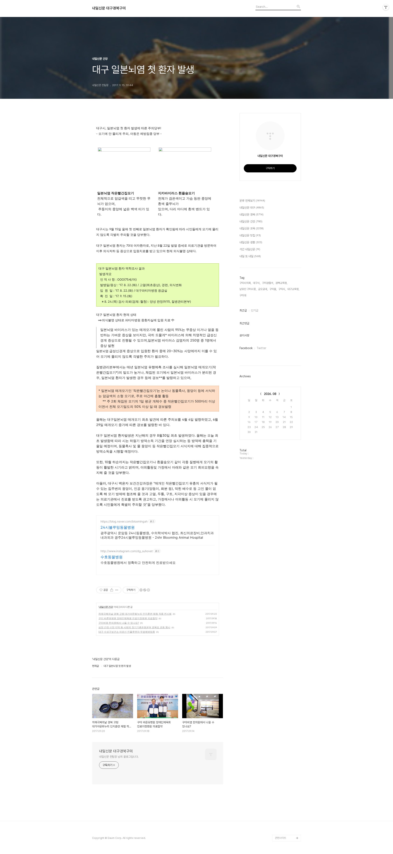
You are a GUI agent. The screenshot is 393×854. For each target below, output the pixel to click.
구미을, (273, 289)
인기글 (254, 310)
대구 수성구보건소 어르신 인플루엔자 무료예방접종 (126, 631)
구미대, (243, 295)
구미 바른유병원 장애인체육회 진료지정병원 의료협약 (127, 618)
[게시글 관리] (116, 590)
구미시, (282, 289)
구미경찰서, (268, 282)
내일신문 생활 (250, 242)
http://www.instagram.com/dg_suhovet (127, 551)
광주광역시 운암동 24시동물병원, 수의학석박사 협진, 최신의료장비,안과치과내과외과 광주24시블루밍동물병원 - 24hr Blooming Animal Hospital (157, 535)
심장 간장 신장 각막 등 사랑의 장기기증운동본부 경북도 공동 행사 (134, 627)
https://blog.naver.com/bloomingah (124, 521)
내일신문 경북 (251, 214)
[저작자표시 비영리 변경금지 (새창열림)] (144, 590)
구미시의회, (245, 282)
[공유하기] (111, 590)
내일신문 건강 (106, 606)
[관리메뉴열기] (386, 7)
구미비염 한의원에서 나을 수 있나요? (118, 622)
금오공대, (263, 289)
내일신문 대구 (251, 207)
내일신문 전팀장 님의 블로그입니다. (119, 756)
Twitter (261, 348)
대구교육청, (293, 289)
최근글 (243, 310)
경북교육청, (281, 282)
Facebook (246, 348)
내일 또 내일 (250, 256)
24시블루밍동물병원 (118, 527)
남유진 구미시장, (247, 289)
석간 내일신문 (249, 249)
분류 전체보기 (252, 200)
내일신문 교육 (251, 228)
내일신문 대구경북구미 (109, 8)
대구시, (256, 282)
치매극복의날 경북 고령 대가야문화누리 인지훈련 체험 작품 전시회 (135, 613)
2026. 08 (270, 394)
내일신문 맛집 (250, 235)
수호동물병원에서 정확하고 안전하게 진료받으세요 (138, 563)
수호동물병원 (112, 557)
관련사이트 (280, 837)
